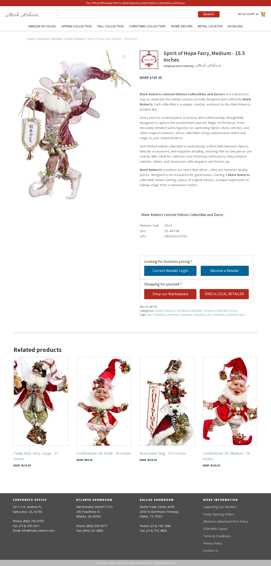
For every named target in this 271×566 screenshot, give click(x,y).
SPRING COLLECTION (76, 26)
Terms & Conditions (217, 536)
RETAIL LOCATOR (210, 26)
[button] (124, 57)
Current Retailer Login (170, 270)
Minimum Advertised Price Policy (225, 521)
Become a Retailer (224, 270)
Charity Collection (74, 39)
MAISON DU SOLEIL (42, 26)
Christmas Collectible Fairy (229, 315)
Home (31, 39)
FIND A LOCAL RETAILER (224, 294)
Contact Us (210, 550)
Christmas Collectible (49, 39)
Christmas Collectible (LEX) (196, 315)
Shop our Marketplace (170, 294)
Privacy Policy (212, 543)
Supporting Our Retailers (220, 507)
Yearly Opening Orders (218, 514)
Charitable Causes (215, 529)
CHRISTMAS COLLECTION (147, 26)
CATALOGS (235, 26)
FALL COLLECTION (110, 26)
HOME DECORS (181, 26)
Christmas (173, 315)
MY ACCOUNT (246, 14)
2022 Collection (156, 315)
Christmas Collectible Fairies (220, 311)
